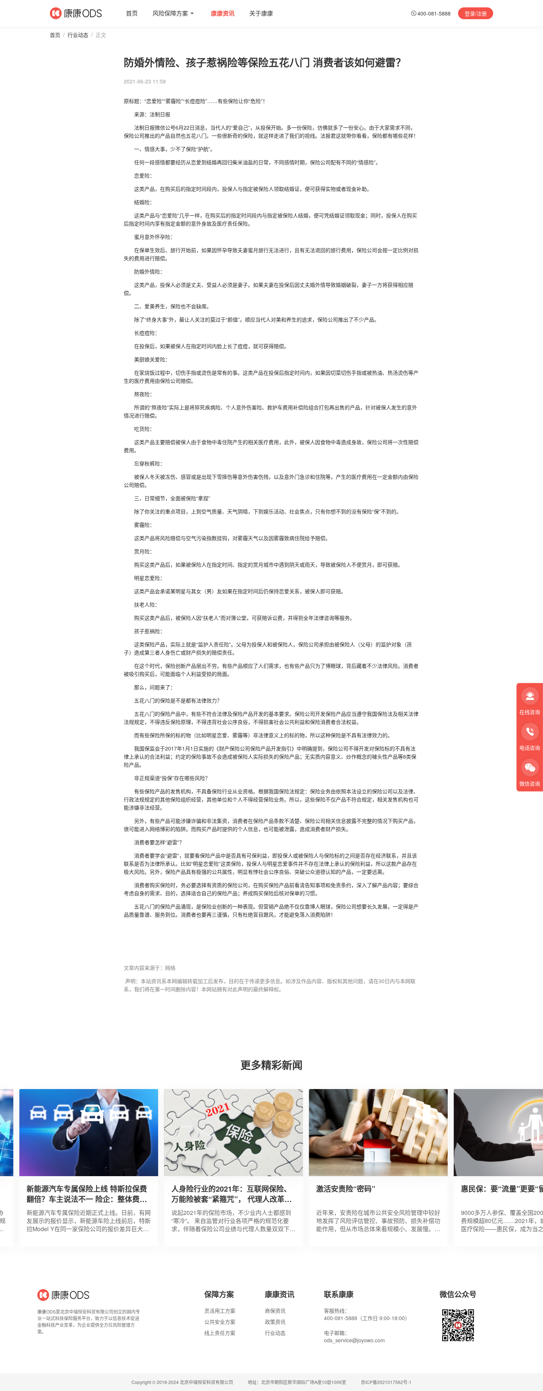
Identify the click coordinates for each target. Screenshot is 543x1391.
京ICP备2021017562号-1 (386, 1382)
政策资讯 (275, 1321)
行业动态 (78, 34)
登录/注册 (476, 13)
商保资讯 (275, 1310)
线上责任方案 (219, 1332)
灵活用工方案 (219, 1310)
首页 (55, 34)
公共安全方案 (219, 1321)
